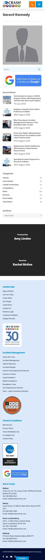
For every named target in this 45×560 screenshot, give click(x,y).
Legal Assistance (9, 377)
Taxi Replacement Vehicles (13, 388)
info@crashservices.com (17, 499)
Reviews (6, 195)
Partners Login (8, 312)
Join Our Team (8, 295)
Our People (7, 301)
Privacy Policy (8, 428)
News (5, 191)
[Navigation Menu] (39, 4)
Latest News (7, 305)
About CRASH (8, 291)
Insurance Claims (9, 374)
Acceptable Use (9, 435)
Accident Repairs (9, 367)
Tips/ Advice (7, 202)
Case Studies (8, 181)
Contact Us (7, 308)
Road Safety (7, 198)
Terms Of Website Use (11, 432)
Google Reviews (9, 318)
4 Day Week (7, 298)
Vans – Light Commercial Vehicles (15, 391)
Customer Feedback (10, 315)
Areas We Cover (9, 357)
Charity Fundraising (11, 185)
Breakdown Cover (9, 384)
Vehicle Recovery (9, 364)
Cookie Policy (8, 439)
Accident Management (11, 360)
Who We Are (7, 425)
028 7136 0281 (11, 526)
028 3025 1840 (11, 511)
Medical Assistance (10, 381)
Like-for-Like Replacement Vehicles (16, 371)
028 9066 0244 (11, 496)
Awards (6, 178)
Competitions (8, 188)
